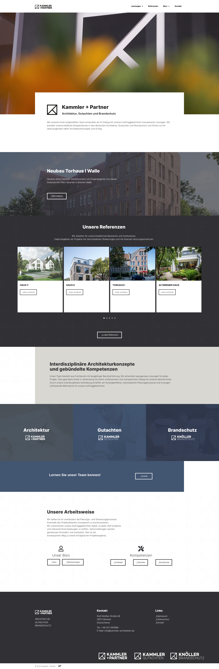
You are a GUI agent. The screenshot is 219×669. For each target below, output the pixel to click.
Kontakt (178, 6)
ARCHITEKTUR (42, 619)
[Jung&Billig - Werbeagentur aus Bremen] (59, 666)
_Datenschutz (162, 619)
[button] (104, 318)
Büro (165, 6)
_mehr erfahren (28, 292)
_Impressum (161, 616)
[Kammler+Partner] (45, 6)
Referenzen (153, 6)
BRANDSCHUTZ (43, 625)
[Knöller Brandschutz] (187, 655)
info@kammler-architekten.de (119, 630)
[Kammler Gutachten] (151, 655)
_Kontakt (159, 622)
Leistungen (136, 6)
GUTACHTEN (41, 622)
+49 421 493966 (110, 627)
